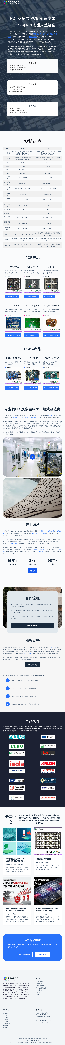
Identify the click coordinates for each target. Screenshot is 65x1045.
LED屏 (15, 418)
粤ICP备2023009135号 (32, 1040)
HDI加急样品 (50, 531)
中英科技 (51, 1042)
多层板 (41, 551)
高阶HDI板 (37, 34)
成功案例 (5, 1027)
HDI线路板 (47, 862)
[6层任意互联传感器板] (48, 841)
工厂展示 (5, 1015)
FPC (21, 533)
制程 (4, 1017)
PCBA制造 (39, 994)
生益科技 (28, 1042)
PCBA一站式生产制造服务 (38, 533)
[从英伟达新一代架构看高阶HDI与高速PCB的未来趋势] (48, 891)
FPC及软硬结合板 (41, 988)
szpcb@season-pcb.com (45, 1022)
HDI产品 (50, 415)
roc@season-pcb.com (44, 1016)
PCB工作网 (34, 1042)
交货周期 (5, 1019)
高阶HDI (43, 531)
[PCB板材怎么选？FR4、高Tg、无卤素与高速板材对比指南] (17, 841)
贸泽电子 (39, 1042)
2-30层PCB (39, 990)
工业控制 (41, 549)
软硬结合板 (33, 37)
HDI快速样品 (39, 982)
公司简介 (5, 1013)
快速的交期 (14, 543)
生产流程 (5, 1021)
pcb (25, 653)
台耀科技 (45, 1042)
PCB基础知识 (7, 1023)
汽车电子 (27, 418)
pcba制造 (30, 653)
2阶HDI (20, 424)
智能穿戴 (33, 418)
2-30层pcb (52, 647)
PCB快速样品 (40, 984)
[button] (32, 457)
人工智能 (20, 418)
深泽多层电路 (20, 1042)
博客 (15, 864)
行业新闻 (5, 1025)
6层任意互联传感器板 (43, 859)
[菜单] (61, 2)
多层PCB (45, 34)
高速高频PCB (40, 986)
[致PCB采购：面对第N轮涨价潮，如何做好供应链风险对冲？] (17, 891)
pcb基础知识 (20, 864)
